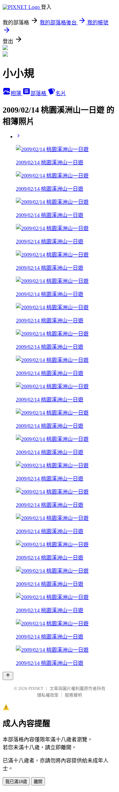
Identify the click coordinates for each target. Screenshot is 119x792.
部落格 (39, 93)
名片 (61, 93)
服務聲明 (73, 695)
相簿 (16, 93)
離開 (38, 781)
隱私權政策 (48, 695)
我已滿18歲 (16, 781)
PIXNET (35, 688)
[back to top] (8, 676)
